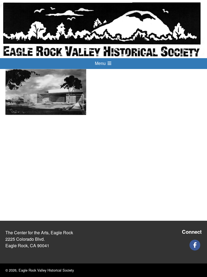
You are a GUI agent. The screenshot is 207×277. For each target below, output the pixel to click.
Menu (101, 63)
